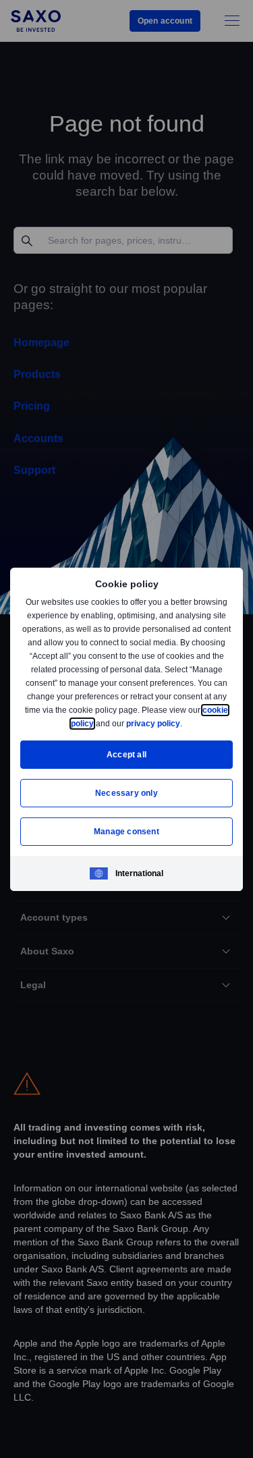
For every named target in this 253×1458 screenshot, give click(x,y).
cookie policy (99, 723)
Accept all (126, 754)
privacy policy (185, 723)
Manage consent (127, 831)
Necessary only (126, 793)
